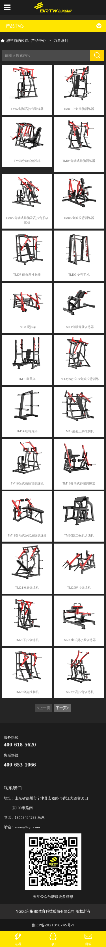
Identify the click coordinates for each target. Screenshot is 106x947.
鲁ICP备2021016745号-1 (53, 925)
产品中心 (38, 40)
